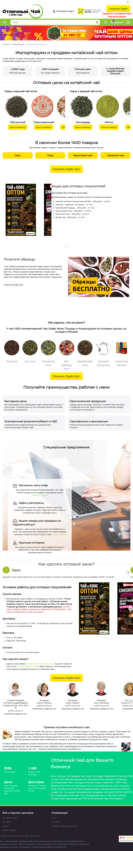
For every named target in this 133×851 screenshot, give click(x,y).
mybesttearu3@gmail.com (72, 708)
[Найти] (97, 22)
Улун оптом (30, 361)
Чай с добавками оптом (66, 365)
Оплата (6, 826)
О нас (54, 817)
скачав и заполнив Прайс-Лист (40, 663)
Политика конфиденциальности (65, 826)
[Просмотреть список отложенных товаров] (105, 22)
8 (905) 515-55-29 (44, 705)
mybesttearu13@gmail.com (44, 708)
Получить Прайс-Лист (14, 284)
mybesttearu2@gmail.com (15, 714)
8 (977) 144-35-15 (15, 711)
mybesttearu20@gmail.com (101, 708)
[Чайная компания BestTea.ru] (23, 11)
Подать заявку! (59, 534)
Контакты (56, 822)
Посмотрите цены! (39, 495)
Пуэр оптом (11, 361)
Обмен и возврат (10, 830)
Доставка (6, 822)
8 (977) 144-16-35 (101, 705)
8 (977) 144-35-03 (72, 705)
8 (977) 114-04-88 (106, 577)
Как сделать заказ (10, 817)
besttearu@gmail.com (26, 666)
